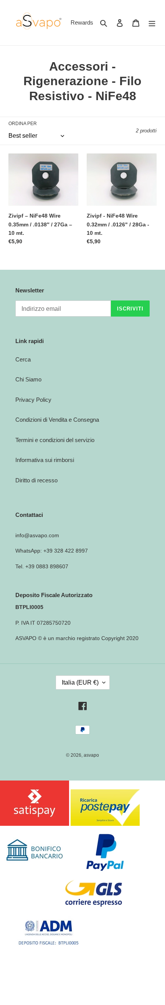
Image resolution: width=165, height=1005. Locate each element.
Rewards (82, 22)
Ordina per (22, 123)
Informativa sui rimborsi (44, 460)
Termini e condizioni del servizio (54, 440)
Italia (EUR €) (80, 682)
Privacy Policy (33, 399)
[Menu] (152, 23)
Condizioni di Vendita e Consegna (57, 419)
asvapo (91, 755)
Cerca (23, 359)
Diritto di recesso (36, 480)
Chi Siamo (28, 379)
